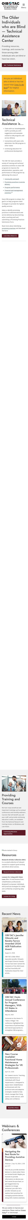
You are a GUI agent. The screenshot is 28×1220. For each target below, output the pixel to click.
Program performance (12, 187)
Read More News (13, 1108)
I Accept (14, 1216)
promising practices (8, 228)
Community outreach (12, 179)
